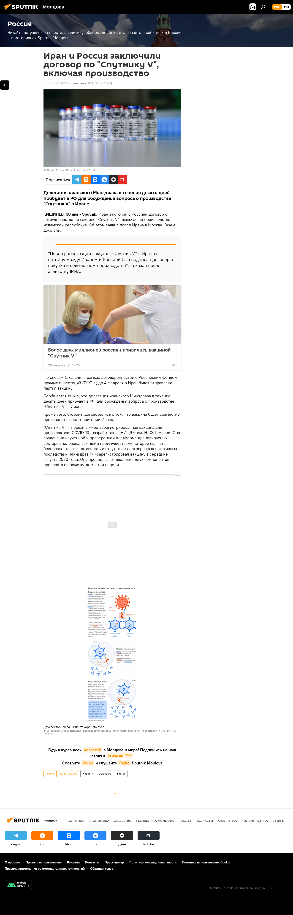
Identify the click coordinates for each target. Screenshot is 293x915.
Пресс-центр (114, 862)
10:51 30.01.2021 (55, 83)
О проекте (12, 862)
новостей (92, 750)
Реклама (73, 862)
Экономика (99, 821)
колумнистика (254, 821)
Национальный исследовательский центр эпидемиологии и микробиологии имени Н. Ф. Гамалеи (109, 732)
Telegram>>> (120, 755)
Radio (124, 763)
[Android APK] (18, 885)
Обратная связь (101, 868)
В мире (121, 773)
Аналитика (227, 821)
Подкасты (204, 821)
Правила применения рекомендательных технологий (45, 868)
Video (87, 763)
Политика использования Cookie (206, 862)
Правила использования (44, 862)
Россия (50, 773)
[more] (173, 364)
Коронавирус (68, 773)
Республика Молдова (155, 821)
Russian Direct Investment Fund (75, 170)
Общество (105, 773)
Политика (75, 821)
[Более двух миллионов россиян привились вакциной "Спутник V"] (112, 314)
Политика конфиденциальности (152, 862)
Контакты (92, 862)
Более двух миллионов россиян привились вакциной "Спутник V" (109, 353)
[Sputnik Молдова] (22, 11)
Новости (87, 773)
